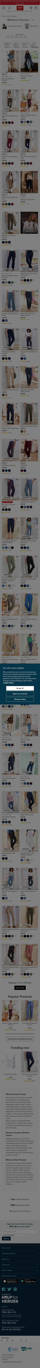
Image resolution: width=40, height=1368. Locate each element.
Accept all (20, 688)
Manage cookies (20, 699)
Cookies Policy (8, 683)
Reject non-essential (20, 694)
